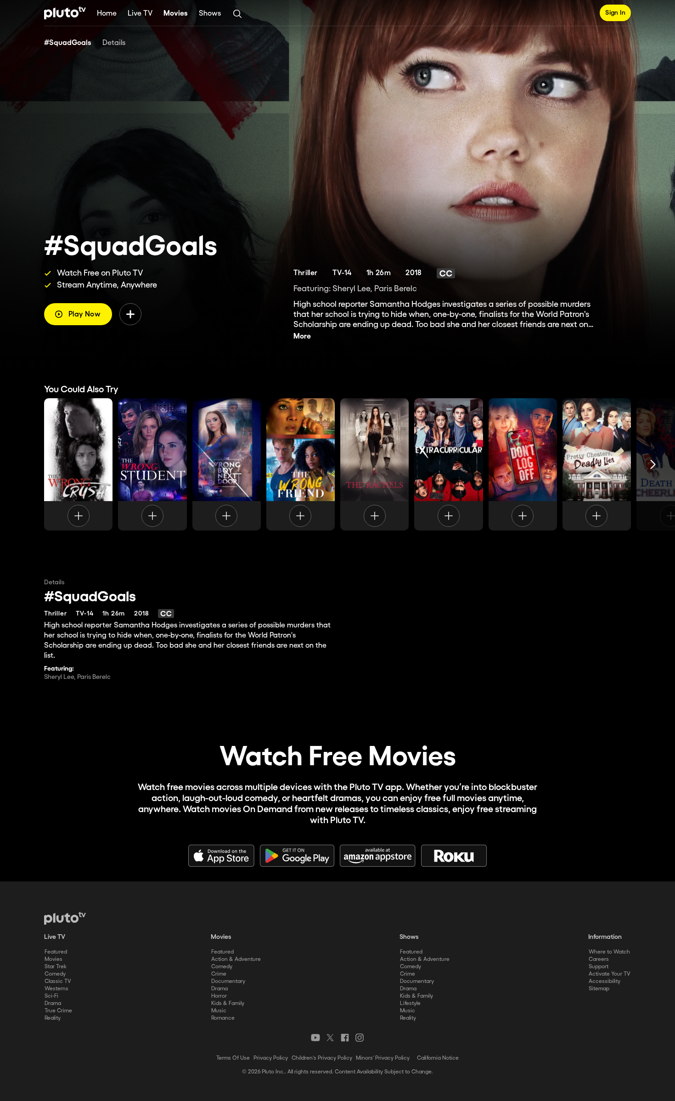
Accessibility (604, 981)
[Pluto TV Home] (65, 13)
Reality (53, 1018)
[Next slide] (653, 464)
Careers (599, 959)
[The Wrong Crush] (78, 464)
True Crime (58, 1011)
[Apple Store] (221, 856)
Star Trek (56, 967)
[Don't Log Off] (523, 464)
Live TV (140, 13)
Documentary (228, 981)
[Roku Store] (454, 856)
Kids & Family (227, 1003)
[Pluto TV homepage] (65, 918)
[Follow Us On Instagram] (359, 1037)
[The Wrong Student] (152, 464)
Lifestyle (410, 1003)
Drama (53, 1003)
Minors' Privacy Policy (383, 1058)
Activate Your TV (609, 974)
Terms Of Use (233, 1058)
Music (218, 1011)
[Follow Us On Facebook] (344, 1037)
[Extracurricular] (448, 464)
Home (107, 13)
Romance (223, 1018)
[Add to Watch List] (130, 314)
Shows (210, 13)
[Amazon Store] (378, 856)
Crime (218, 974)
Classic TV (58, 981)
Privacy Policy (270, 1058)
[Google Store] (297, 856)
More (302, 336)
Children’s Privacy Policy (322, 1058)
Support (598, 967)
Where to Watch (609, 952)
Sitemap (599, 989)
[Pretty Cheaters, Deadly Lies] (596, 464)
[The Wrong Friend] (300, 464)
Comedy (55, 974)
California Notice (438, 1058)
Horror (219, 996)
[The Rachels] (374, 464)
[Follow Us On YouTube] (315, 1037)
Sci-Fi (51, 996)
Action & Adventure (236, 959)
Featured (56, 952)
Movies (175, 13)
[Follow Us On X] (330, 1037)
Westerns (56, 989)
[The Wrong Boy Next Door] (226, 464)
